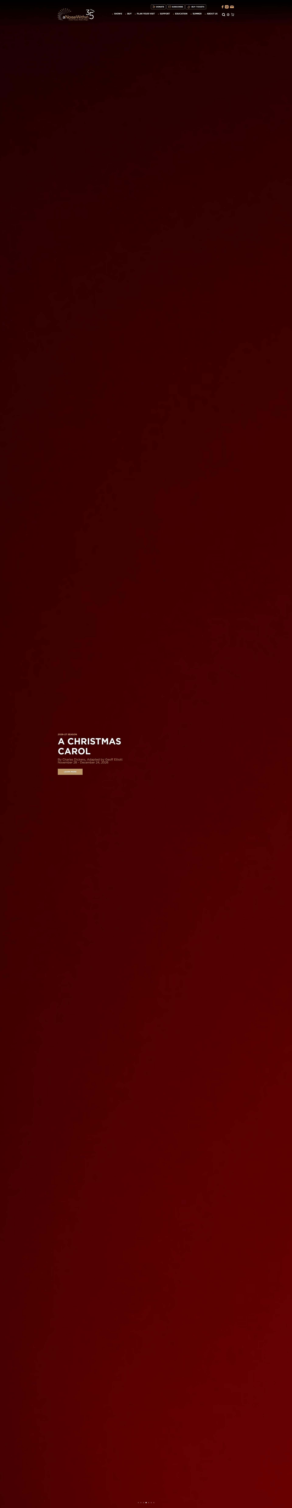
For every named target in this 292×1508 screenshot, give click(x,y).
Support (165, 14)
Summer (197, 14)
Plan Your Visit (146, 14)
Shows (118, 14)
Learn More (70, 772)
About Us (212, 14)
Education (181, 14)
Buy (129, 14)
